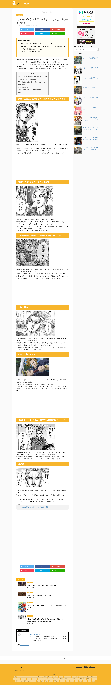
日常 (42, 681)
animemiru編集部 (35, 634)
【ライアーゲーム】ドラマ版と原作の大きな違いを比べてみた (90, 138)
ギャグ (81, 676)
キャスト (55, 676)
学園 (25, 681)
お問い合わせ (92, 667)
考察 (76, 681)
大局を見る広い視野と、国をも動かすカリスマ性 (31, 82)
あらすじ (20, 676)
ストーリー (16, 679)
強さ (38, 681)
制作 (70, 679)
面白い (85, 681)
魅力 (89, 681)
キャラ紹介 (75, 676)
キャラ (60, 676)
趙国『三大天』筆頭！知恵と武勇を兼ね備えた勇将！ (32, 77)
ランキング (55, 679)
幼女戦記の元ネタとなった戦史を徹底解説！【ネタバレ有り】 (90, 128)
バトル (29, 679)
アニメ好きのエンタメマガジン (19, 670)
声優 (21, 681)
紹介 (67, 681)
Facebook (57, 658)
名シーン (94, 679)
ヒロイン (34, 679)
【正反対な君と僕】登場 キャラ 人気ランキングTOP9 (90, 108)
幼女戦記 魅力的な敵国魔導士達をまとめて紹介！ (90, 88)
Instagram (64, 658)
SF (15, 676)
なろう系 (39, 676)
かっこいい (26, 676)
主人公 (61, 679)
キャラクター (67, 676)
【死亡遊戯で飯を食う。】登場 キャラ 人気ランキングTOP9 (90, 98)
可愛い (88, 679)
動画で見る (82, 679)
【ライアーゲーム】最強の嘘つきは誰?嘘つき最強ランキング (90, 78)
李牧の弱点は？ (22, 84)
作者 (66, 679)
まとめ (20, 92)
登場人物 (56, 681)
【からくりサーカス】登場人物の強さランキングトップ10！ (90, 68)
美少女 (72, 681)
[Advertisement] (42, 167)
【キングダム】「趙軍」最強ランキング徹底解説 (41, 585)
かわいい (33, 676)
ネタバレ (23, 679)
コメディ (87, 676)
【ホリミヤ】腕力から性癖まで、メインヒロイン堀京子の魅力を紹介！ (90, 119)
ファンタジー (42, 679)
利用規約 (86, 667)
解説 (80, 681)
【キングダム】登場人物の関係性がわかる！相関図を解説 (90, 58)
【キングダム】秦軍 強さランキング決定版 (39, 595)
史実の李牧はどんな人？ (24, 87)
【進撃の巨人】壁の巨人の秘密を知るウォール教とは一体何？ (90, 148)
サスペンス (93, 676)
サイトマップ (79, 667)
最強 (46, 681)
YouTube (46, 658)
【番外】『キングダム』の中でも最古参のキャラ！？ (32, 90)
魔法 (93, 681)
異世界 (50, 681)
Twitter (52, 658)
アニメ (49, 676)
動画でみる (75, 679)
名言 (17, 681)
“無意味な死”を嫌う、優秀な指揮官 (27, 79)
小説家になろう (31, 681)
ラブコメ (49, 679)
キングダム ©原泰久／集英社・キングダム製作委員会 (34, 507)
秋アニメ (62, 681)
